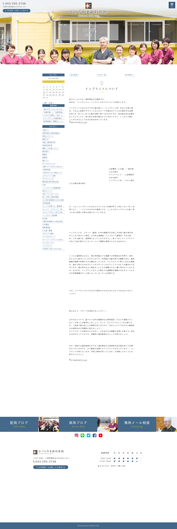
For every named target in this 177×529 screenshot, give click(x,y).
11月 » (51, 103)
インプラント (47, 246)
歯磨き (44, 154)
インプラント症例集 (49, 215)
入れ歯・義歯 (47, 230)
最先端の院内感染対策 (50, 182)
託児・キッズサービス (50, 194)
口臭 (44, 185)
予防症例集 (46, 203)
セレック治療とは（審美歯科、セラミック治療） (60, 206)
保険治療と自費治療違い (51, 133)
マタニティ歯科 (48, 233)
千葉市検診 (46, 170)
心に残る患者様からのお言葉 (53, 200)
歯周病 (44, 157)
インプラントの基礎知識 (51, 188)
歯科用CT (46, 151)
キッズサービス (48, 243)
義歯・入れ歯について (50, 148)
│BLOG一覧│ (101, 75)
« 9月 (44, 103)
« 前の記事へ (74, 75)
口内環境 (45, 224)
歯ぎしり (45, 160)
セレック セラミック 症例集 (53, 209)
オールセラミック (48, 163)
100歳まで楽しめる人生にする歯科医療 (57, 249)
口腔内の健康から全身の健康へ (53, 221)
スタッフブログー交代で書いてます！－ (57, 212)
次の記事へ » (130, 75)
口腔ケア (45, 130)
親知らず (45, 139)
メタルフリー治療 (48, 176)
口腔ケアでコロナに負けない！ (53, 167)
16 (44, 92)
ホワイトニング (48, 179)
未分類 (44, 218)
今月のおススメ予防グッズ (52, 173)
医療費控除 (46, 227)
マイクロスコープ (48, 236)
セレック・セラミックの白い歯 (53, 239)
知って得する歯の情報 (50, 197)
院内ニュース (47, 191)
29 (63, 95)
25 (50, 95)
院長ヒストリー (48, 136)
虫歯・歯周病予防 (48, 142)
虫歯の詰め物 (47, 145)
